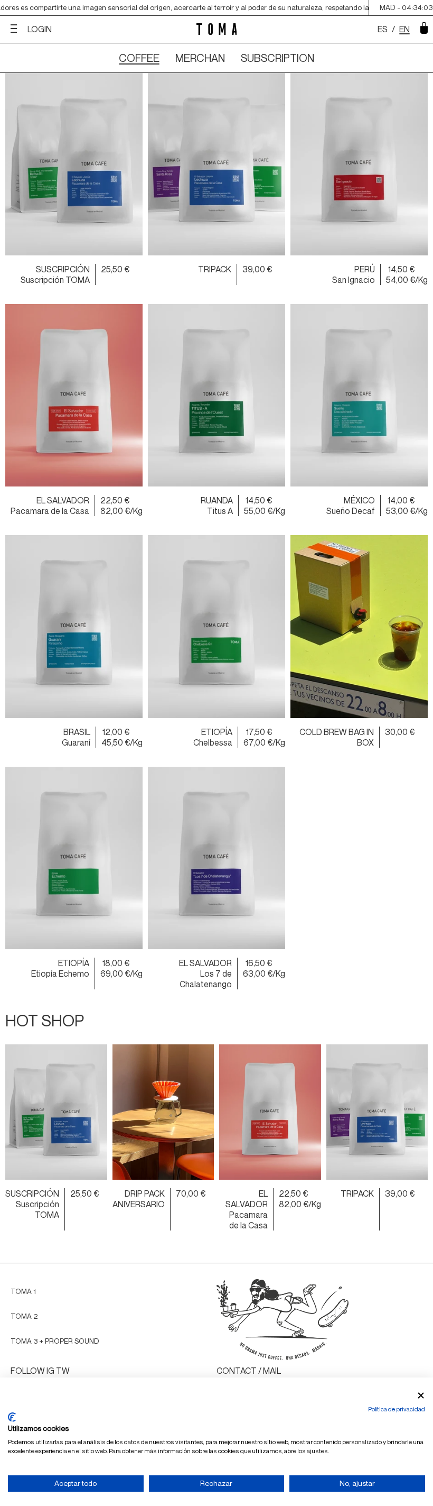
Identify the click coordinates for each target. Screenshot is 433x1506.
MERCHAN (200, 58)
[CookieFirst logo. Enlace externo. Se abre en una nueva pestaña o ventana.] (12, 1417)
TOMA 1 (23, 1291)
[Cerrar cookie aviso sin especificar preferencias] (421, 1396)
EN (404, 29)
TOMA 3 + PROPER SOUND (55, 1341)
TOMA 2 (24, 1316)
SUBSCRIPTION (277, 58)
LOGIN (39, 29)
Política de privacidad (396, 1409)
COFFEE (139, 58)
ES (383, 29)
